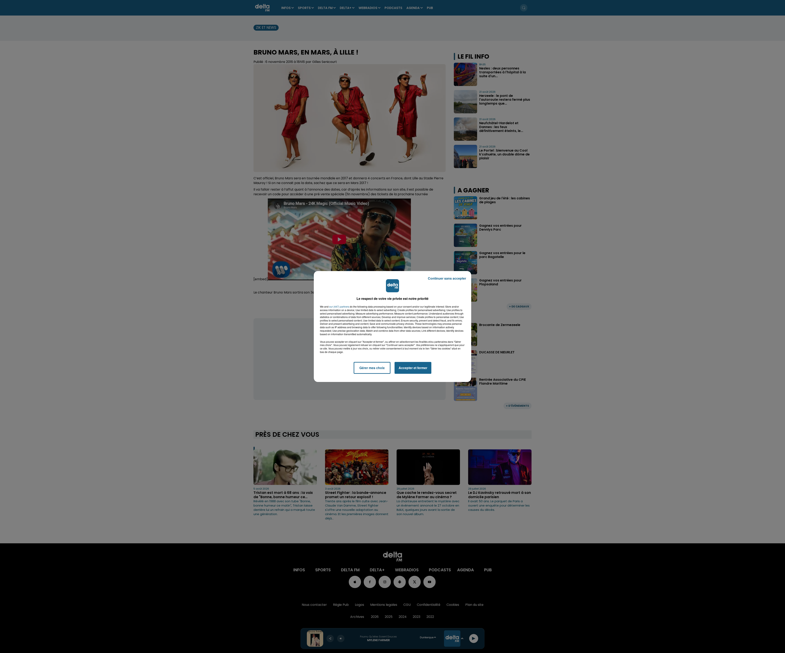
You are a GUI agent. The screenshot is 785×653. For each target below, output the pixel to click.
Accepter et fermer (413, 367)
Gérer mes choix (372, 367)
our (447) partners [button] (339, 306)
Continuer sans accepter (447, 278)
